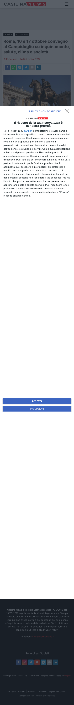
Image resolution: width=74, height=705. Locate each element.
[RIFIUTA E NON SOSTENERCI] (68, 112)
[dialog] (37, 352)
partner (28, 131)
